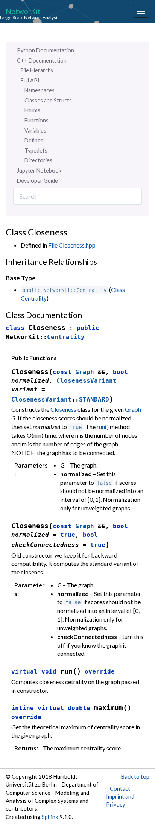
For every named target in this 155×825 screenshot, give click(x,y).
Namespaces (39, 90)
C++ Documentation (42, 60)
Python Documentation (45, 50)
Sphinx (50, 816)
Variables (35, 130)
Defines (33, 140)
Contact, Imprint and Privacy (120, 796)
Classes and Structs (48, 100)
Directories (38, 160)
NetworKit (23, 11)
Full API (30, 80)
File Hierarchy (37, 70)
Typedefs (35, 150)
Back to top (135, 776)
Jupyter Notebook (39, 170)
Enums (32, 110)
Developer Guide (37, 180)
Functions (36, 120)
